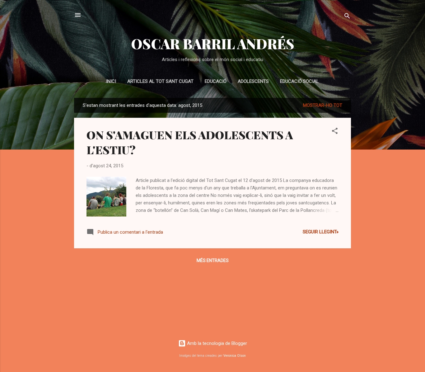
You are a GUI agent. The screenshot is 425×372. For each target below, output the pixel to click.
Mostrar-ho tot (322, 105)
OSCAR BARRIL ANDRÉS (212, 43)
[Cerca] (347, 16)
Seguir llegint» (321, 232)
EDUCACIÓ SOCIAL (299, 81)
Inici (111, 81)
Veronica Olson (234, 356)
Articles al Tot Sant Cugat (160, 81)
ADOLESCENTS (253, 81)
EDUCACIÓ (216, 81)
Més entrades (213, 260)
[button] (335, 132)
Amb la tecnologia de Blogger (216, 343)
